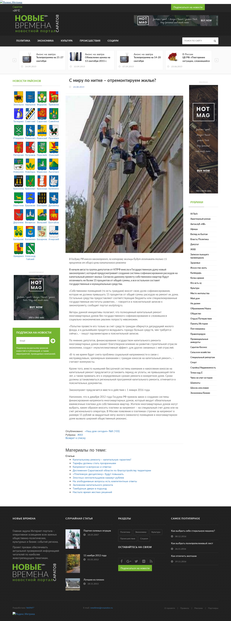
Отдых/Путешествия (201, 319)
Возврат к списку (76, 438)
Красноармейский (42, 188)
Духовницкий (54, 205)
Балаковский (30, 239)
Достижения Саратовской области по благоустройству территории (112, 470)
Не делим (195, 303)
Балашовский (18, 239)
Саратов (17, 7)
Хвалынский (30, 104)
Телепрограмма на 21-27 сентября (49, 59)
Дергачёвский (18, 222)
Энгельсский (18, 104)
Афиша (194, 229)
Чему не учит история (201, 378)
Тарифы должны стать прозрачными (94, 463)
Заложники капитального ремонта (93, 484)
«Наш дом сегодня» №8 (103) (102, 431)
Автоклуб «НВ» (198, 224)
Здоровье (195, 263)
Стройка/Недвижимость (203, 368)
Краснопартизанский (18, 188)
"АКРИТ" (30, 608)
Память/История (199, 324)
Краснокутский (30, 188)
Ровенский (42, 138)
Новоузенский (18, 171)
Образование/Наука (200, 309)
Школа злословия (199, 388)
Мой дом (195, 298)
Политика (23, 41)
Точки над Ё (196, 373)
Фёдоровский (42, 104)
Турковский (54, 104)
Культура (67, 41)
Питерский (18, 154)
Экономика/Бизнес (200, 393)
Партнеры (213, 608)
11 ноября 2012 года (95, 555)
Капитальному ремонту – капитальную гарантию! (102, 459)
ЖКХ (80, 434)
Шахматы (195, 383)
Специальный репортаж (202, 357)
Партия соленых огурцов (97, 531)
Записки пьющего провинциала (199, 256)
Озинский (54, 154)
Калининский (54, 188)
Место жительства (199, 293)
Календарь (195, 273)
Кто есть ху (196, 283)
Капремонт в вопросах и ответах (92, 466)
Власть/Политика (199, 239)
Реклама (198, 608)
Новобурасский (30, 171)
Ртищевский (18, 138)
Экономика (45, 41)
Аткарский (54, 239)
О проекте (169, 608)
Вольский (42, 222)
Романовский (30, 138)
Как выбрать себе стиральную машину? (193, 531)
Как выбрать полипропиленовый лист (192, 543)
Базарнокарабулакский (42, 239)
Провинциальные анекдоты (199, 340)
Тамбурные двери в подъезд (90, 488)
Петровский (30, 154)
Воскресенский (30, 222)
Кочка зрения (197, 278)
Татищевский (18, 121)
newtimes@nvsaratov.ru (101, 608)
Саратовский (42, 121)
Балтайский (54, 222)
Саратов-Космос (198, 347)
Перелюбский (42, 154)
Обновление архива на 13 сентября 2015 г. (97, 59)
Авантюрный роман (200, 219)
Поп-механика (197, 329)
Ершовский (30, 205)
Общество (195, 314)
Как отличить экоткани (184, 556)
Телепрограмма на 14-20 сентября (147, 59)
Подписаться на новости (187, 7)
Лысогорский (54, 171)
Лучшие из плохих (94, 580)
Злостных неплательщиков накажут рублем (98, 477)
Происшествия (90, 41)
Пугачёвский (54, 138)
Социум (113, 41)
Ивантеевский (18, 205)
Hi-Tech (194, 214)
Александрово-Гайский (30, 257)
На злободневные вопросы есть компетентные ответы (105, 481)
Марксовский (42, 171)
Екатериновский (42, 205)
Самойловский (54, 121)
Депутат (194, 244)
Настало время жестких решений (92, 492)
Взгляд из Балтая (199, 234)
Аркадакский (18, 255)
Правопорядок (198, 334)
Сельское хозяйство (200, 352)
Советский (30, 121)
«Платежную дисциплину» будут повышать (98, 474)
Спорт (193, 362)
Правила (184, 608)
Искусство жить (198, 268)
